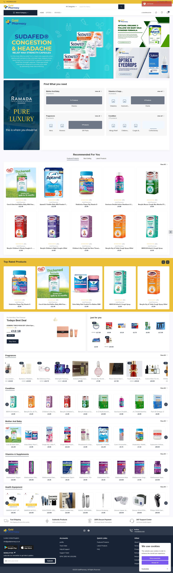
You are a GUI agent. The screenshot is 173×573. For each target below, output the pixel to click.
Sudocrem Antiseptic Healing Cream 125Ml (139, 446)
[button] (163, 262)
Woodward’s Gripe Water (67, 446)
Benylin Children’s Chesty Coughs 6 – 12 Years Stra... (49, 413)
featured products (103, 542)
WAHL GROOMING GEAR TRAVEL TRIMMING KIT (67, 511)
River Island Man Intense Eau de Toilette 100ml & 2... (103, 380)
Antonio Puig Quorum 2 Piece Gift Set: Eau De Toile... (67, 380)
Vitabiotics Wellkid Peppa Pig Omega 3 (121, 446)
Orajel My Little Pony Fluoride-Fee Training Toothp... (31, 446)
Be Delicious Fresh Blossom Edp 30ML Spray (31, 380)
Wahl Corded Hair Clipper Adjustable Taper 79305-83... (49, 511)
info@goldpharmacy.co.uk (12, 541)
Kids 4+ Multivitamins (157, 413)
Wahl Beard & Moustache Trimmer (157, 511)
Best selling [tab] (87, 158)
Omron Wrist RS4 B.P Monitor (121, 511)
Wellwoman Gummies (139, 478)
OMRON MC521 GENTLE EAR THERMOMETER (13, 511)
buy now (12, 341)
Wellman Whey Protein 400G (157, 478)
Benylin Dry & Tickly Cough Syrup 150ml (13, 413)
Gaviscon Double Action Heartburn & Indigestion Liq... (103, 413)
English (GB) (163, 2)
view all (97, 91)
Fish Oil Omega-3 (139, 413)
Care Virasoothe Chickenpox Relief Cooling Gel (103, 446)
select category (21, 12)
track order (63, 546)
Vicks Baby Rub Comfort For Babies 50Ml (13, 446)
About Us (137, 542)
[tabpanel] (86, 208)
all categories (70, 7)
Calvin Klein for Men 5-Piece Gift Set (139, 380)
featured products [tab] (73, 158)
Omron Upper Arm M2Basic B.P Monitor (103, 511)
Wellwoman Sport (49, 478)
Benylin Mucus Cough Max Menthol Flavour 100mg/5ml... (67, 413)
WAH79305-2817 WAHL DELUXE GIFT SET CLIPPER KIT (31, 511)
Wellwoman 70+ (67, 478)
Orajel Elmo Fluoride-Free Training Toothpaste (49, 446)
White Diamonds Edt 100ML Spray (157, 380)
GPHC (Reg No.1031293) (68, 556)
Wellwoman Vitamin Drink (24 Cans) (13, 478)
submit (50, 561)
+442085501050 (11, 2)
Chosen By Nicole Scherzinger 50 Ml (85, 380)
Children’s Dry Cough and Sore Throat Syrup (31, 413)
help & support (65, 549)
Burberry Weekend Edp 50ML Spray (13, 380)
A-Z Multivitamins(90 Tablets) (85, 413)
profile (62, 542)
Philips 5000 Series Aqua (139, 511)
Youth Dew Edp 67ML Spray (121, 380)
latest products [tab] (101, 158)
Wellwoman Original (121, 478)
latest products (102, 546)
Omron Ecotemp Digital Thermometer (85, 511)
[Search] (121, 6)
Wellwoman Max (103, 478)
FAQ (98, 549)
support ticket (64, 553)
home (42, 12)
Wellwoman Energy (31, 478)
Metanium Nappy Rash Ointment (157, 446)
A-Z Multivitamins (121, 413)
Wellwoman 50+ (85, 478)
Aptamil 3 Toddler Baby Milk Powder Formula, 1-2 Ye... (85, 446)
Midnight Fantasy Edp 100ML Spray (49, 380)
